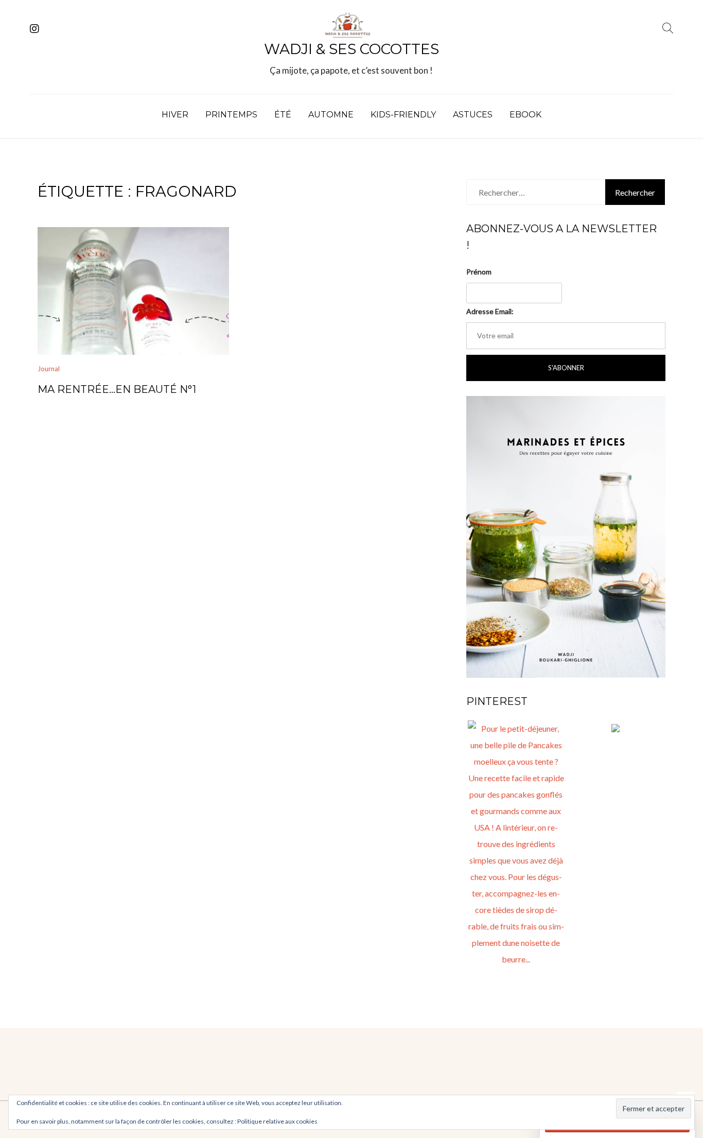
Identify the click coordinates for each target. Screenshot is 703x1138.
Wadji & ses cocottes (351, 49)
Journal (49, 369)
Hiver (175, 114)
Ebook (525, 114)
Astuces (473, 114)
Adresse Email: (490, 311)
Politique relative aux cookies (277, 1121)
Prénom (478, 271)
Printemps (231, 114)
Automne (331, 114)
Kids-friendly (403, 114)
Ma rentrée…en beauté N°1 (117, 389)
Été (282, 114)
